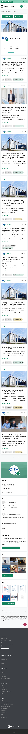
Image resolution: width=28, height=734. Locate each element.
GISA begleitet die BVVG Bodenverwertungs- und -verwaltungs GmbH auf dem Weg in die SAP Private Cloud (13, 202)
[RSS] (4, 717)
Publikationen (4, 689)
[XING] (8, 717)
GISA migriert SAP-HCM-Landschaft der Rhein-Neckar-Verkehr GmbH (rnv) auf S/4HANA (13, 391)
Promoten (3, 674)
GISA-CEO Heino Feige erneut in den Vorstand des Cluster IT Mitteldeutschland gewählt (13, 230)
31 (19, 457)
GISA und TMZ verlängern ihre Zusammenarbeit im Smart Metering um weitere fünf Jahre (14, 436)
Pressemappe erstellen (11, 547)
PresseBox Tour (7, 1)
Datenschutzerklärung (6, 702)
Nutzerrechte (4, 708)
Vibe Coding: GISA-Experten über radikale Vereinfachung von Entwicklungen (13, 259)
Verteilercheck (4, 712)
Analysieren (3, 676)
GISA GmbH (8, 58)
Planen (2, 670)
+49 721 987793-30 (6, 640)
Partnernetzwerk (5, 657)
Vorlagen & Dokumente (6, 691)
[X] (6, 717)
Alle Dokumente (9, 603)
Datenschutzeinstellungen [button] (7, 704)
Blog (2, 693)
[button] (3, 79)
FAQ (2, 661)
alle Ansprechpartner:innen (10, 523)
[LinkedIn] (3, 717)
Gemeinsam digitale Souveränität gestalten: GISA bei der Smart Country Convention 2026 (13, 64)
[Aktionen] (24, 16)
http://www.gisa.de (8, 492)
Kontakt (19, 16)
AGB (2, 700)
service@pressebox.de (4, 620)
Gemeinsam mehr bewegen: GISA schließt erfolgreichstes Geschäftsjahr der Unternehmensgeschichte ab (14, 109)
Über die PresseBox (7, 655)
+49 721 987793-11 (6, 642)
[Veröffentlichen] (25, 624)
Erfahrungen (4, 659)
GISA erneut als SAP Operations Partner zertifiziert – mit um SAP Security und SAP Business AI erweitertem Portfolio (13, 156)
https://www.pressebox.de (8, 646)
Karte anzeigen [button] (7, 531)
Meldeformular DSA (5, 706)
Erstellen (3, 672)
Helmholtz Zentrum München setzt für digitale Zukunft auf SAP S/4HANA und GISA (14, 304)
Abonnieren (8, 16)
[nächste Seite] (26, 457)
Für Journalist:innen (5, 678)
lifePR (2, 714)
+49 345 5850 (7, 488)
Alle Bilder (8, 575)
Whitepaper (3, 685)
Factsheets (3, 687)
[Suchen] (21, 6)
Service (2, 663)
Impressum (3, 710)
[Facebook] (1, 717)
